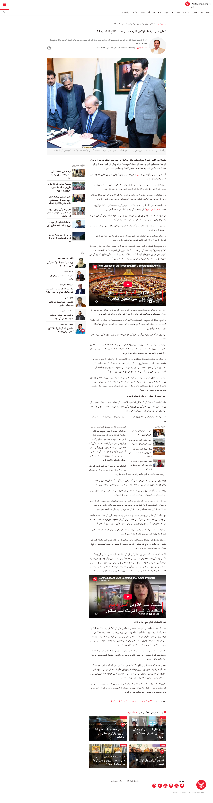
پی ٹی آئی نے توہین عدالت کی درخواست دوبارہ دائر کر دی (59, 238)
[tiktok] (160, 786)
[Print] (49, 48)
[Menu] (4, 5)
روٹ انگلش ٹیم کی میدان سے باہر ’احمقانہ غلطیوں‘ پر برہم (59, 225)
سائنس (142, 12)
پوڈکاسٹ (125, 12)
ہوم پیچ (163, 23)
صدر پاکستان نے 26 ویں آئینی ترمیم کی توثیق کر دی (142, 433)
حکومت (113, 701)
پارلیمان (137, 174)
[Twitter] (176, 786)
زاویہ (159, 12)
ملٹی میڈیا (151, 12)
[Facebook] (182, 786)
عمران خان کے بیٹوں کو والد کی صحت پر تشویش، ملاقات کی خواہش (148, 733)
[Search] (4, 12)
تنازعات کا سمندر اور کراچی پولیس (61, 277)
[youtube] (165, 786)
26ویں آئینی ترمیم (146, 701)
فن (172, 12)
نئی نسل (186, 12)
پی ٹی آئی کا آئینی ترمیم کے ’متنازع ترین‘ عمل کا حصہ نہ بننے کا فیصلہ (140, 453)
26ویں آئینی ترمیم (153, 209)
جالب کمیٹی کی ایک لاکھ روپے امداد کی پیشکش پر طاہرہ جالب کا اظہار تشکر (60, 200)
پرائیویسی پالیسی (116, 781)
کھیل (166, 12)
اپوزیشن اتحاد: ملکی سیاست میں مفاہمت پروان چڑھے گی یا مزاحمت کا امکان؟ (109, 760)
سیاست (157, 23)
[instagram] (171, 786)
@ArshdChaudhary (127, 47)
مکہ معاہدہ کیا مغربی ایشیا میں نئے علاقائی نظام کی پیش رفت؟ (59, 290)
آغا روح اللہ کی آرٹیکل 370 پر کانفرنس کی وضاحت (60, 330)
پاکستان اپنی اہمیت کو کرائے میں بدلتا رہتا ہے (61, 303)
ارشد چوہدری (141, 47)
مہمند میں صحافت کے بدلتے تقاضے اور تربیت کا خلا (60, 175)
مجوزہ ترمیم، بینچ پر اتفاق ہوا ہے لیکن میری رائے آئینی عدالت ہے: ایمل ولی (141, 465)
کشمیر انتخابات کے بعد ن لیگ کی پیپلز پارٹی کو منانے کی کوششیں (109, 733)
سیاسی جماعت (124, 701)
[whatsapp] (154, 786)
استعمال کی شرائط (133, 781)
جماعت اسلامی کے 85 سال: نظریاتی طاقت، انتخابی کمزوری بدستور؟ (59, 187)
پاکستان (208, 12)
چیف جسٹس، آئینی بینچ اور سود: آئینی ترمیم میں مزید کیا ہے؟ (140, 442)
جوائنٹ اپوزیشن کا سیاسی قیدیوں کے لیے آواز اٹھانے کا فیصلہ (150, 760)
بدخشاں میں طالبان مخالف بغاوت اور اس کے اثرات (61, 316)
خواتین (194, 12)
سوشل (178, 12)
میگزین (134, 12)
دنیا (201, 12)
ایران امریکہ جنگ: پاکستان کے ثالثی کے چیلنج (60, 264)
